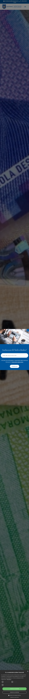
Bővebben (9, 679)
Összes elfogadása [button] (14, 688)
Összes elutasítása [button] (14, 692)
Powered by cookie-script (14, 697)
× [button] (27, 671)
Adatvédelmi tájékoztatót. (17, 362)
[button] (14, 695)
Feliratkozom (14, 366)
